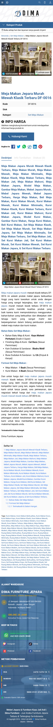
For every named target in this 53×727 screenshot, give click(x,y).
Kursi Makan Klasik (23, 518)
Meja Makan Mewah (15, 528)
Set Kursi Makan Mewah (16, 545)
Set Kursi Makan (20, 540)
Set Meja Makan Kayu (20, 553)
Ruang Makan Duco (29, 533)
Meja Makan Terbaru (31, 530)
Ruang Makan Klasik (14, 535)
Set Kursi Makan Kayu (27, 543)
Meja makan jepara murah (14, 293)
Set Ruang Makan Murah (23, 567)
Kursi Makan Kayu (8, 518)
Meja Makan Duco (18, 526)
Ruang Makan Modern (18, 538)
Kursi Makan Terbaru (15, 523)
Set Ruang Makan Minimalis (29, 565)
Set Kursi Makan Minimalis (36, 545)
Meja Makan (28, 523)
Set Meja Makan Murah (17, 557)
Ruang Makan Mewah (31, 535)
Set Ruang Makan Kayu (15, 562)
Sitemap (30, 722)
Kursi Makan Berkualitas (25, 516)
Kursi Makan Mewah (39, 518)
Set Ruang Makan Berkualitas (24, 560)
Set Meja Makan (36, 115)
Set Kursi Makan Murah (27, 548)
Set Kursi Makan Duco (9, 543)
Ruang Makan (45, 530)
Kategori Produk (14, 25)
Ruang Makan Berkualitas (11, 533)
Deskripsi (6, 157)
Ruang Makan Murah (35, 538)
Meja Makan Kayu (32, 526)
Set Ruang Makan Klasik (34, 562)
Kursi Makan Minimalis (10, 521)
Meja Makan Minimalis (32, 528)
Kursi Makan (11, 516)
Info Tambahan (22, 157)
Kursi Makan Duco (43, 516)
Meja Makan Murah (15, 530)
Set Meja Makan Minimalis (28, 555)
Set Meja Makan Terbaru (36, 557)
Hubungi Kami (19, 136)
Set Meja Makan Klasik (38, 553)
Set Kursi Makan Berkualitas (38, 540)
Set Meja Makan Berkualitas (32, 550)
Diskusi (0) (39, 157)
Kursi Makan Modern (28, 521)
